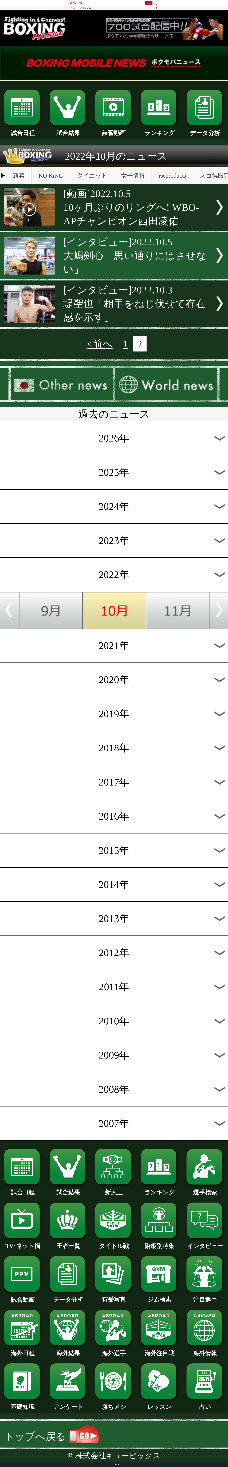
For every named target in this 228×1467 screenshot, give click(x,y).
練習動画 (114, 133)
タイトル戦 (114, 1246)
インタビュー (205, 1246)
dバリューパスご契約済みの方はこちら (82, 8)
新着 (19, 175)
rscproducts (172, 175)
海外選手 (114, 1353)
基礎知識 (23, 1406)
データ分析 (205, 133)
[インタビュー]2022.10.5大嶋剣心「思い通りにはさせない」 (134, 255)
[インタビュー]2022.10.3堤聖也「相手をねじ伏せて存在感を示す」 (134, 303)
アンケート (68, 1406)
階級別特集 (159, 1246)
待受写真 (114, 1299)
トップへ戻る (36, 1436)
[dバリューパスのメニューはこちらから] (156, 3)
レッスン (159, 1406)
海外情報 (205, 1353)
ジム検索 (160, 1299)
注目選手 (205, 1299)
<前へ (100, 343)
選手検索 (205, 1192)
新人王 (114, 1192)
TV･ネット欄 (22, 1246)
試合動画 (23, 1299)
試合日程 (23, 133)
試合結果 (68, 133)
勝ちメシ (114, 1406)
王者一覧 (68, 1246)
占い (205, 1406)
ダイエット (92, 175)
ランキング (160, 133)
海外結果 (68, 1353)
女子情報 (133, 175)
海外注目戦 (159, 1353)
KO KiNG (50, 175)
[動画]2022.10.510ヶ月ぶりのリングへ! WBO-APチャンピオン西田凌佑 (131, 207)
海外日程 (23, 1353)
